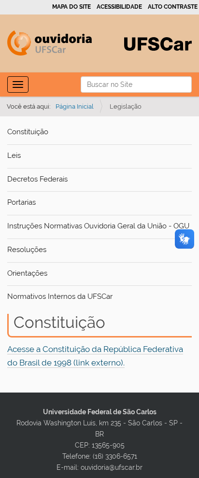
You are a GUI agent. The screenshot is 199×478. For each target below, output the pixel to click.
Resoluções (26, 249)
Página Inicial (75, 106)
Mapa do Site (71, 6)
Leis (14, 155)
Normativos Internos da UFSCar (60, 296)
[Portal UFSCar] (158, 43)
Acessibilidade (119, 6)
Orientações (27, 273)
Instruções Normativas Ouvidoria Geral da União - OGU (98, 226)
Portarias (21, 202)
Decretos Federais (37, 179)
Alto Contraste (173, 6)
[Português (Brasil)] (49, 43)
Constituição (27, 131)
